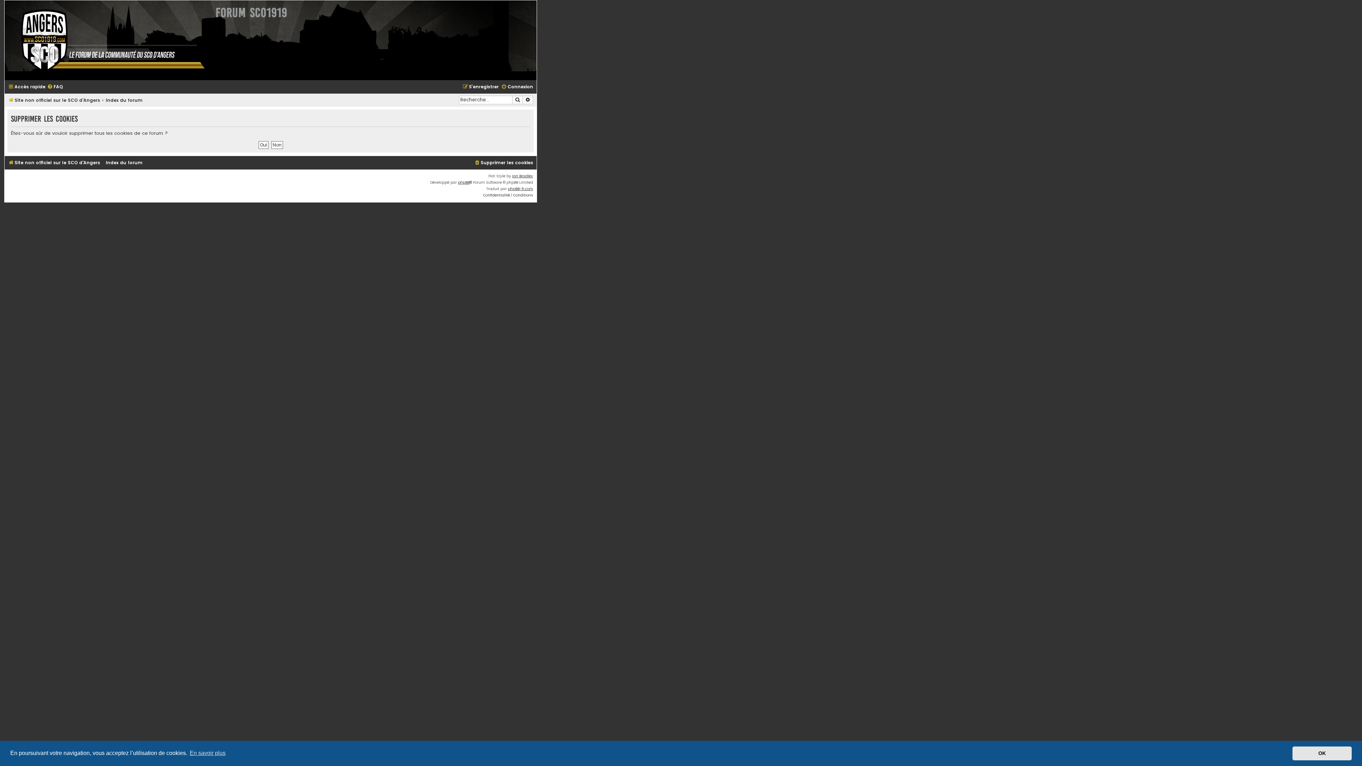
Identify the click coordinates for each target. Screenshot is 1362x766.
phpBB (464, 182)
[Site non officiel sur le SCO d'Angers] (107, 40)
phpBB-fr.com (520, 189)
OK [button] (1322, 753)
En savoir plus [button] (208, 753)
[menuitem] (55, 87)
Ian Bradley (522, 176)
